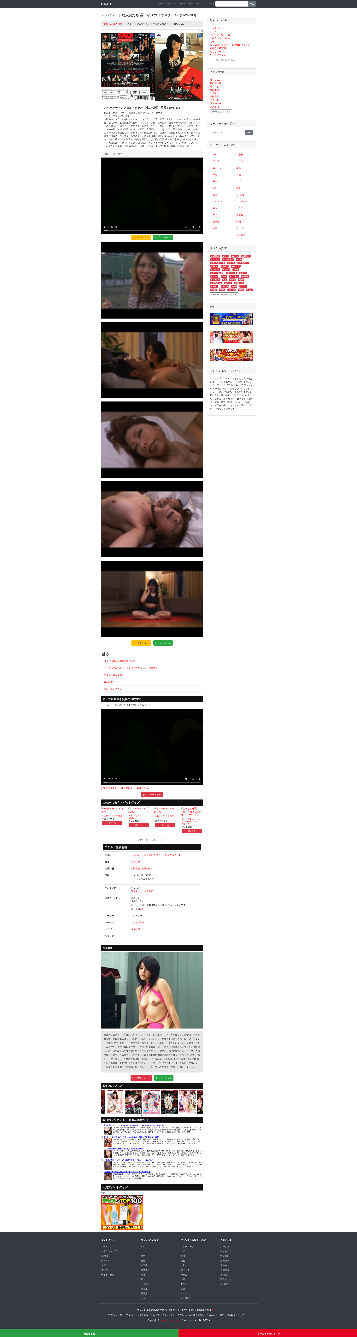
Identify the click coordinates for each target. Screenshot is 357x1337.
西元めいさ (215, 103)
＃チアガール (216, 283)
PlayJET (106, 3)
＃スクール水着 (217, 273)
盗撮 (215, 195)
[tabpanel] (116, 1102)
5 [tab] (145, 1115)
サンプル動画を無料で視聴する (119, 661)
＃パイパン (235, 266)
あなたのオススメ (113, 689)
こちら (143, 909)
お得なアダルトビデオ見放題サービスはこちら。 (125, 788)
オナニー (240, 215)
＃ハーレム (215, 270)
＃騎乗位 (214, 286)
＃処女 (223, 276)
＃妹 (224, 280)
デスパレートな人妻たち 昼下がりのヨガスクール (156, 855)
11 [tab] (170, 1115)
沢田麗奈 (135, 868)
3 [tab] (137, 1115)
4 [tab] (141, 1115)
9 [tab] (162, 1115)
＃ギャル (226, 270)
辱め (215, 188)
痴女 (238, 188)
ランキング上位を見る (142, 891)
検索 (252, 4)
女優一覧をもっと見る (221, 111)
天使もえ (214, 93)
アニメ (239, 228)
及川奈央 (214, 106)
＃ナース (231, 263)
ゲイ (215, 215)
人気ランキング (172, 4)
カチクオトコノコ (219, 41)
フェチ (216, 161)
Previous (99, 1101)
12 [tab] (175, 1115)
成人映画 (135, 929)
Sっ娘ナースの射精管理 (112, 816)
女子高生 (145, 1284)
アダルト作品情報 (113, 675)
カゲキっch (215, 28)
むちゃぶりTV (217, 51)
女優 (238, 174)
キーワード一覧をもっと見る (224, 294)
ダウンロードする (152, 794)
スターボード (137, 922)
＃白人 (249, 290)
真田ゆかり (147, 868)
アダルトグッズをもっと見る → (152, 840)
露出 (238, 168)
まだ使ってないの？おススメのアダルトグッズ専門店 (131, 668)
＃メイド (228, 283)
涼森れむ (214, 86)
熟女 (215, 181)
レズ (238, 181)
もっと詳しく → (141, 237)
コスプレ (240, 195)
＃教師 (240, 280)
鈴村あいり (215, 83)
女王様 (216, 221)
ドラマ (239, 208)
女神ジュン (215, 80)
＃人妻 (239, 260)
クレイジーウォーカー (221, 35)
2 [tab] (133, 1115)
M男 (215, 174)
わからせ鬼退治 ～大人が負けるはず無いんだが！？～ (191, 821)
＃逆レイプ (239, 283)
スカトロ (217, 168)
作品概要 (108, 682)
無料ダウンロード (141, 1078)
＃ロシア (243, 286)
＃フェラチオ (228, 260)
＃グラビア (215, 280)
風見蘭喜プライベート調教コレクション (230, 45)
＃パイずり (215, 260)
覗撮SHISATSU (218, 48)
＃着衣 (232, 280)
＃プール (243, 273)
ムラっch (214, 31)
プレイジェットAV (169, 1320)
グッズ (204, 4)
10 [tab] (166, 1115)
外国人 (239, 221)
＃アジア (231, 290)
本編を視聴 (89, 1334)
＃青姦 (235, 270)
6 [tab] (150, 1115)
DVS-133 (135, 862)
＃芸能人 (245, 276)
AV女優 (182, 4)
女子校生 (240, 154)
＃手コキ (224, 286)
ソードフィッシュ (219, 55)
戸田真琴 (214, 96)
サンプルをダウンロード (267, 1334)
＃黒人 (240, 290)
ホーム (161, 4)
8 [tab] (158, 1115)
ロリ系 (239, 161)
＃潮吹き (224, 266)
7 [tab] (154, 1115)
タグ (198, 4)
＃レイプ (234, 256)
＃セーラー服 (231, 273)
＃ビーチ (214, 276)
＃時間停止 (215, 256)
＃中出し (214, 266)
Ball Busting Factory (220, 38)
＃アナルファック (217, 263)
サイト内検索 (107, 1275)
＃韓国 (213, 290)
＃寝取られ (246, 256)
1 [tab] (129, 1115)
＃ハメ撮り (234, 276)
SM (214, 154)
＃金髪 (234, 286)
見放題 (211, 4)
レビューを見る (163, 237)
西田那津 (214, 90)
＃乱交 (225, 256)
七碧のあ (214, 100)
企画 (215, 228)
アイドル (217, 201)
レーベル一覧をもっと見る (223, 60)
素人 (215, 208)
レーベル (190, 4)
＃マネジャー (243, 263)
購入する (112, 823)
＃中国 (222, 290)
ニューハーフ (243, 201)
